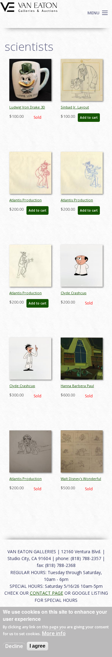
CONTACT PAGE (46, 593)
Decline (14, 646)
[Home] (29, 6)
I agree (37, 646)
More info (54, 633)
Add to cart (89, 117)
